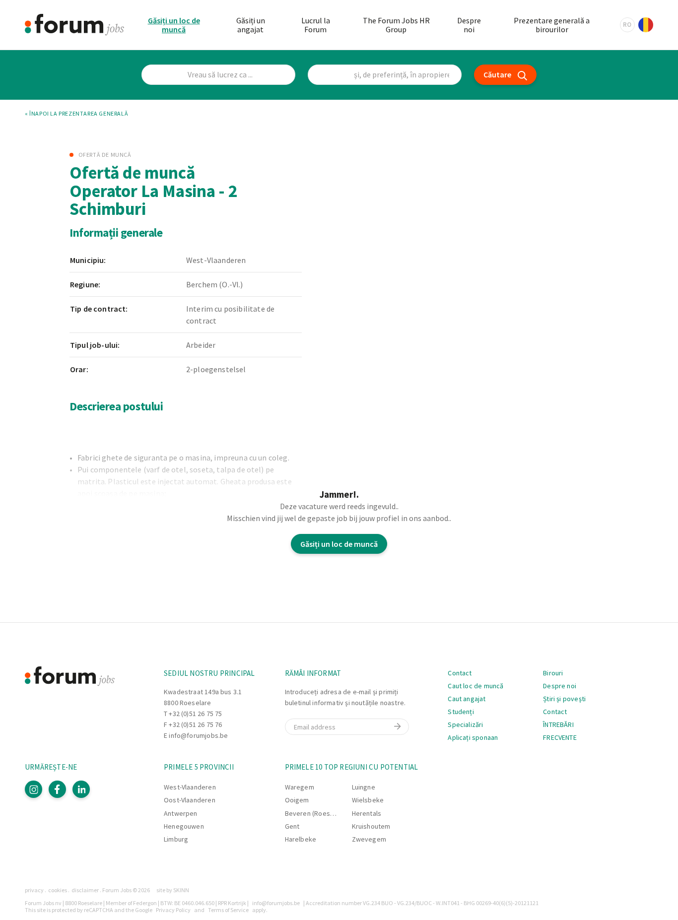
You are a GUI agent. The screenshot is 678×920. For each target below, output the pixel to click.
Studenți (461, 711)
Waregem (299, 787)
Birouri (553, 672)
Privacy (34, 890)
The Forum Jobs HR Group (396, 24)
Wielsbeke (368, 799)
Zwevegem (369, 839)
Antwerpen (181, 813)
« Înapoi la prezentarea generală (76, 113)
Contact (460, 672)
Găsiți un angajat (250, 24)
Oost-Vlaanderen (189, 799)
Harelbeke (301, 839)
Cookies (57, 890)
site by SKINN (172, 890)
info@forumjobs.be (198, 735)
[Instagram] (33, 789)
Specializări (465, 724)
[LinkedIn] (81, 789)
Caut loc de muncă (475, 685)
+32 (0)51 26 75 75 (195, 713)
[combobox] (385, 75)
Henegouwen (184, 826)
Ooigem (297, 799)
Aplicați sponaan (473, 737)
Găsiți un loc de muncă (174, 24)
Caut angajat (466, 698)
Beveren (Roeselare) (316, 813)
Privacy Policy (173, 910)
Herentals (367, 813)
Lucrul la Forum (315, 24)
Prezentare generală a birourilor (552, 24)
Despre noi (469, 24)
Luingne (363, 787)
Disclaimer (85, 890)
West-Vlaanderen (190, 787)
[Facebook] (57, 789)
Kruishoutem (371, 826)
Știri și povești (564, 698)
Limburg (176, 839)
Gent (292, 826)
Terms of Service (228, 910)
